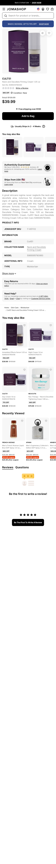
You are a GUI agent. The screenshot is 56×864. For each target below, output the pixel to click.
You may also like (11, 134)
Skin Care (14, 308)
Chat (18, 298)
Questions (22, 467)
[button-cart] (52, 9)
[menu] (3, 9)
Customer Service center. (40, 298)
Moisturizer (25, 308)
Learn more (8, 184)
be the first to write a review (28, 522)
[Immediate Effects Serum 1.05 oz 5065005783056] (24, 325)
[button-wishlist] (47, 9)
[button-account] (43, 9)
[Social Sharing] (42, 33)
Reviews (7, 467)
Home (6, 308)
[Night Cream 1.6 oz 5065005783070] (51, 325)
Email (12, 298)
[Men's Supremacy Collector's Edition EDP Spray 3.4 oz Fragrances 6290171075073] (46, 421)
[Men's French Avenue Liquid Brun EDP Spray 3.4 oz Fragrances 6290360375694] (22, 421)
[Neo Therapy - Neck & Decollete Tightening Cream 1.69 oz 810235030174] (51, 370)
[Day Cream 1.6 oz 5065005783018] (24, 370)
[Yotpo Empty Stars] (8, 88)
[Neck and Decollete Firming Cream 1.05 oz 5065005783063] (49, 33)
